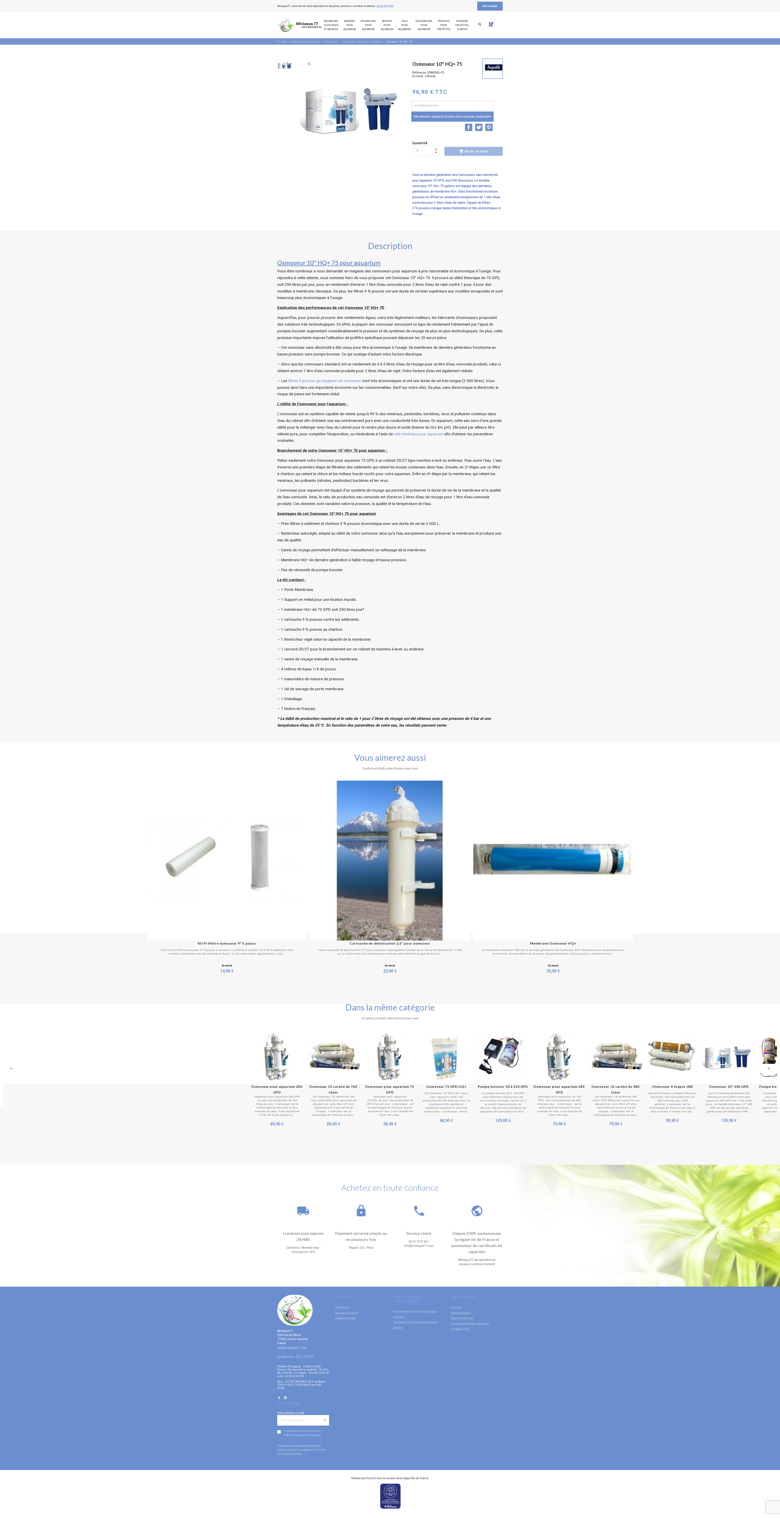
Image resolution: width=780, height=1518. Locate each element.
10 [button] (399, 1156)
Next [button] (768, 1068)
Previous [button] (11, 1068)
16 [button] (436, 1156)
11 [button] (405, 1156)
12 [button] (411, 1156)
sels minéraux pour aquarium (418, 434)
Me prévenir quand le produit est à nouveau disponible (452, 116)
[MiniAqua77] (304, 25)
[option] (284, 65)
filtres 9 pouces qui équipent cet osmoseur (324, 380)
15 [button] (430, 1156)
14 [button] (423, 1156)
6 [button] (375, 1156)
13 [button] (417, 1156)
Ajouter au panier (473, 151)
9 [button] (393, 1156)
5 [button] (369, 1156)
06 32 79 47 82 (385, 6)
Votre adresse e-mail (290, 1413)
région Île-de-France (416, 1478)
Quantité (420, 143)
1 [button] (344, 1156)
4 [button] (363, 1156)
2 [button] (350, 1156)
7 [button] (381, 1156)
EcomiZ (371, 1478)
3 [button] (356, 1156)
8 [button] (387, 1156)
